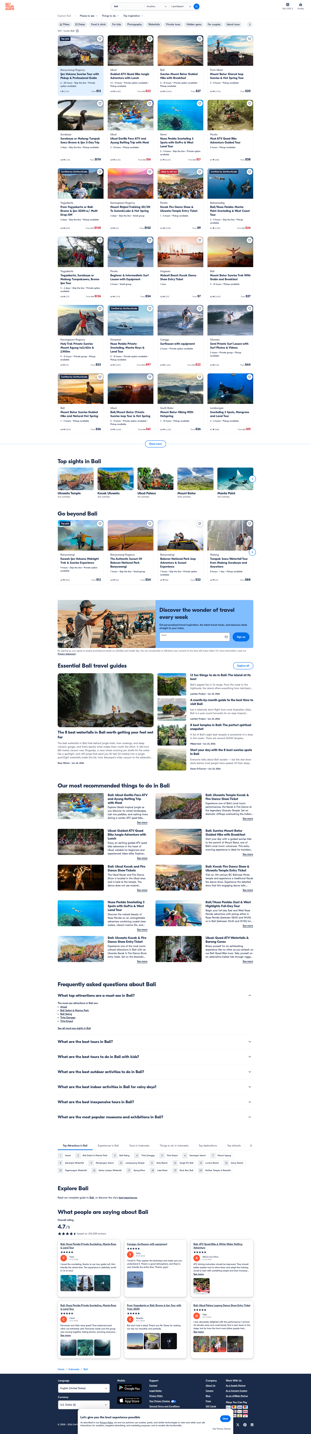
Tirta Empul (66, 1021)
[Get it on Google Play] (129, 1388)
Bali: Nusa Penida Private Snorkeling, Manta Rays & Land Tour (88, 1246)
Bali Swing (66, 1014)
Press (208, 1401)
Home (61, 1369)
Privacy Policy (156, 1396)
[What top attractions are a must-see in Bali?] (249, 995)
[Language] (287, 4)
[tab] (75, 1145)
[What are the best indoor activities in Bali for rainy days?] (249, 1086)
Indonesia (74, 1369)
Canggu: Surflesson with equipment (147, 1244)
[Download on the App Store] (129, 1400)
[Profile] (300, 4)
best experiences (128, 1197)
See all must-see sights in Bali (74, 1028)
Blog (208, 1396)
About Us (210, 1385)
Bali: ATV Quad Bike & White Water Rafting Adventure (217, 1246)
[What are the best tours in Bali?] (249, 1041)
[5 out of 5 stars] (89, 1252)
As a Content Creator (236, 1390)
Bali (92, 1197)
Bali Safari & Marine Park (74, 1010)
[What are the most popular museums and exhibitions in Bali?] (249, 1117)
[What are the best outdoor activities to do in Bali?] (249, 1071)
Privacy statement (67, 654)
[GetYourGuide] (9, 6)
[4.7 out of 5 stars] (67, 1234)
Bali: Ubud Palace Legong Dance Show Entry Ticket (221, 1305)
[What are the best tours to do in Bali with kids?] (249, 1056)
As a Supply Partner (236, 1385)
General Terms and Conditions (164, 1406)
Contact (153, 1385)
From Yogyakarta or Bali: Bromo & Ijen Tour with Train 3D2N (154, 1307)
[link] (81, 65)
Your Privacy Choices (159, 1401)
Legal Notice (155, 1390)
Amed (63, 1006)
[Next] (252, 478)
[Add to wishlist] (100, 39)
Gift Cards (211, 1406)
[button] (81, 65)
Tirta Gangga (67, 1017)
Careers (209, 1390)
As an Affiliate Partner (237, 1396)
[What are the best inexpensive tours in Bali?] (249, 1101)
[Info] (77, 31)
